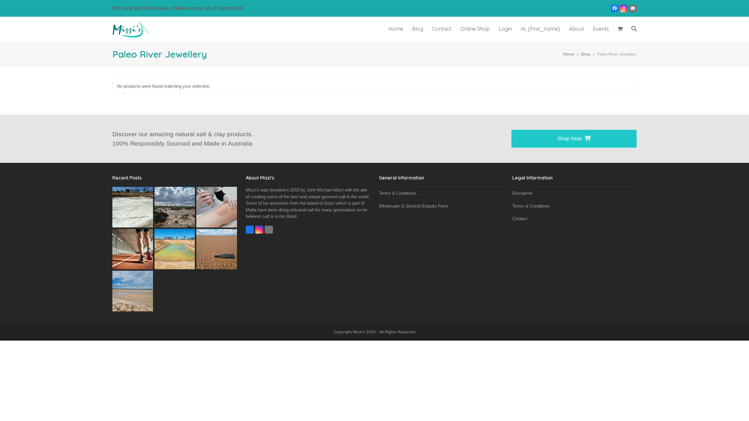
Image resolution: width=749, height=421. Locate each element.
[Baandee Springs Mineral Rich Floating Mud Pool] (174, 248)
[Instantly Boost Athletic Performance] (132, 248)
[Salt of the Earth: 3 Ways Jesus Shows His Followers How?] (174, 206)
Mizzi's (359, 331)
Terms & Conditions (397, 193)
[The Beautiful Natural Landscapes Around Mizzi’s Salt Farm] (216, 248)
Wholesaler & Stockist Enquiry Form (413, 205)
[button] (620, 29)
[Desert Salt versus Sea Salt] (132, 206)
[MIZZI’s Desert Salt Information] (132, 290)
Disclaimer (522, 193)
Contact (519, 218)
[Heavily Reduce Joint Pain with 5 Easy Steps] (216, 206)
